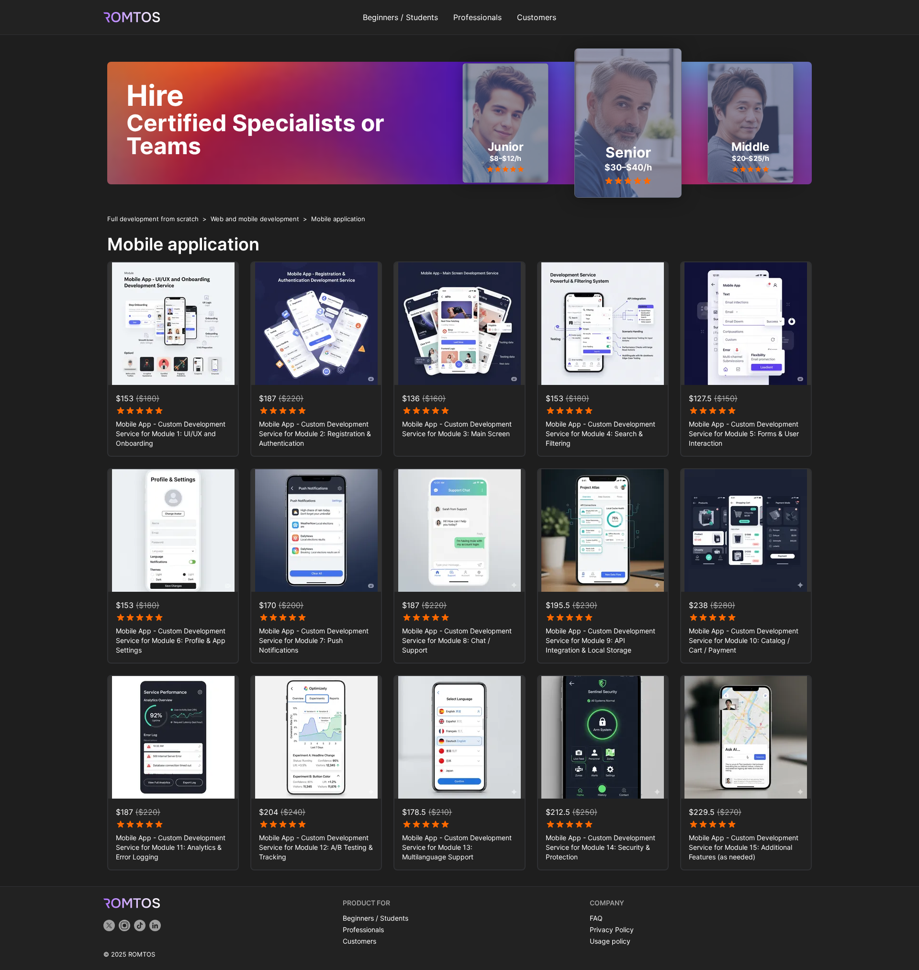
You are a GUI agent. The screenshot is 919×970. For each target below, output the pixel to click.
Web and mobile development (255, 219)
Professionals (477, 17)
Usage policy (610, 941)
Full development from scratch (153, 219)
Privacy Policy (612, 929)
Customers (536, 17)
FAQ (596, 918)
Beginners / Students (400, 17)
